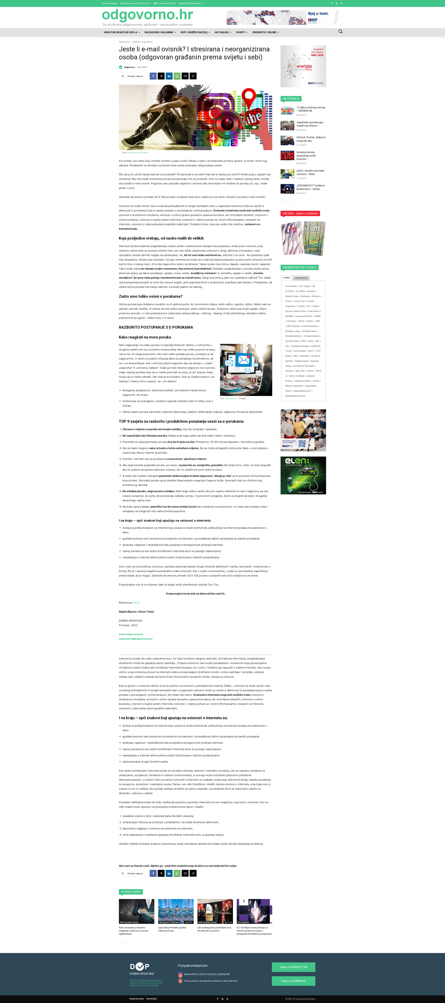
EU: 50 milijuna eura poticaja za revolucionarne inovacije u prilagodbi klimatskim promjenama (254, 930)
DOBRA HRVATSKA (142, 973)
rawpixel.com (231, 398)
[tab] (286, 278)
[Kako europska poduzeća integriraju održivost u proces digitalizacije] (136, 911)
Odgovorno (129, 67)
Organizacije (301, 278)
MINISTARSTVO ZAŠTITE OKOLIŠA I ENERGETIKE (207, 974)
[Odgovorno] (121, 67)
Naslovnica (124, 41)
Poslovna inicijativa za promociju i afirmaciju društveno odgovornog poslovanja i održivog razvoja (146, 983)
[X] (341, 4)
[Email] (185, 76)
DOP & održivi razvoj (129, 922)
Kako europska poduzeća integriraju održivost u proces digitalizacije (133, 930)
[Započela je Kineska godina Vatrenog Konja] (176, 911)
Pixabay (144, 152)
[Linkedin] (337, 4)
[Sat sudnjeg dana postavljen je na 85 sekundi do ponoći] (215, 911)
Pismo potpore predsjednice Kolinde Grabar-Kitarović (211, 980)
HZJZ (137, 602)
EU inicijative (243, 922)
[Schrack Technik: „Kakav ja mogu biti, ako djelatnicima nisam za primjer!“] (287, 140)
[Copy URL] (193, 76)
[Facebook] (332, 4)
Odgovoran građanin (142, 41)
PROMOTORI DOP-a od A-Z (300, 267)
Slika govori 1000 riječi (169, 922)
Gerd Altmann (133, 152)
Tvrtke (286, 278)
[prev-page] (121, 942)
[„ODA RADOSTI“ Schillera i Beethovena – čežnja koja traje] (287, 189)
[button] (340, 31)
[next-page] (126, 942)
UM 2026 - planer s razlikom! (300, 213)
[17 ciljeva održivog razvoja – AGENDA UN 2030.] (287, 110)
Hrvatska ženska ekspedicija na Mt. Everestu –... (306, 155)
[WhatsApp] (177, 76)
